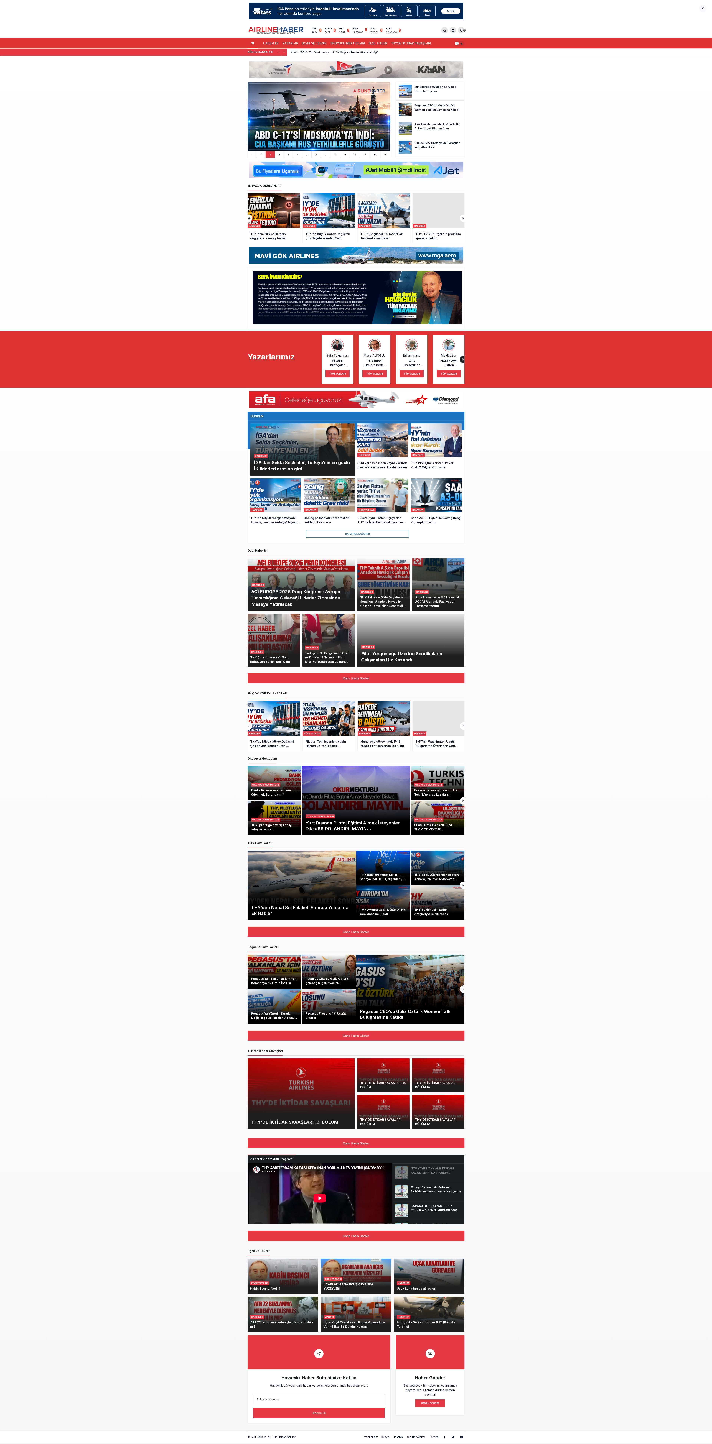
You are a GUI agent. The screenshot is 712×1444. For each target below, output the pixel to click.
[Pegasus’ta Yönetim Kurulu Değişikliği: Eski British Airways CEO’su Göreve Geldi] (274, 1006)
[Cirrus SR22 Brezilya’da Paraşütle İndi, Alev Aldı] (430, 147)
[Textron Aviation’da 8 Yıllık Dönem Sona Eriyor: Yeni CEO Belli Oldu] (319, 116)
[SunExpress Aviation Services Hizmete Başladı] (430, 91)
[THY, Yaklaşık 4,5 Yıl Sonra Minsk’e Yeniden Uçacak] (329, 218)
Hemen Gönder (430, 1403)
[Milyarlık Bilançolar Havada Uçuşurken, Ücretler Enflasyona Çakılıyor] (329, 726)
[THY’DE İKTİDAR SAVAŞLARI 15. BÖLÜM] (383, 1075)
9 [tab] (325, 154)
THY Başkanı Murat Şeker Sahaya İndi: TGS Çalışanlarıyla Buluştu (382, 879)
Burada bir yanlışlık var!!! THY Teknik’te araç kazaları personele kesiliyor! (436, 794)
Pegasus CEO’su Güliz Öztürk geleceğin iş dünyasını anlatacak (327, 983)
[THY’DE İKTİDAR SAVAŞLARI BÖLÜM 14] (438, 1075)
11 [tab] (345, 154)
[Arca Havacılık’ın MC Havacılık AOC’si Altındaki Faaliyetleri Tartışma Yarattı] (438, 584)
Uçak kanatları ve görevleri (416, 1289)
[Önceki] (278, 52)
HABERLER (271, 43)
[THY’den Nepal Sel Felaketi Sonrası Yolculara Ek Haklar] (302, 885)
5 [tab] (288, 154)
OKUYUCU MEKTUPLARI (347, 43)
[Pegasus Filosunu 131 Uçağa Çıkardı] (329, 1006)
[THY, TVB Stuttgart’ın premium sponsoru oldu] (274, 218)
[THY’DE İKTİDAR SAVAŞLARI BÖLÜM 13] (383, 1112)
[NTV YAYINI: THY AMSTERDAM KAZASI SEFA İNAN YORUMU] (428, 1173)
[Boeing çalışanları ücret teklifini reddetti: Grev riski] (329, 501)
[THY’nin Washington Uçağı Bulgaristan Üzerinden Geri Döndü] (274, 726)
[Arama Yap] (444, 30)
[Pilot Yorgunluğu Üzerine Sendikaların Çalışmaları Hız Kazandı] (411, 640)
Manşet (329, 1317)
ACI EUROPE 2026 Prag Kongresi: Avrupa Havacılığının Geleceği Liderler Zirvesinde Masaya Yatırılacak (295, 598)
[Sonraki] (284, 52)
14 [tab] (375, 154)
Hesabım (398, 1436)
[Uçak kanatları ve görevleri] (429, 1276)
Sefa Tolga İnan (337, 355)
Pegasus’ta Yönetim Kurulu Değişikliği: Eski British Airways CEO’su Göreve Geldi (273, 1018)
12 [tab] (355, 154)
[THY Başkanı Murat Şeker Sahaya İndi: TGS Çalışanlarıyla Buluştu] (383, 868)
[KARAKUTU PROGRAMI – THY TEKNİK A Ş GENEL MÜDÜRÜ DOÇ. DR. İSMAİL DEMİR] (428, 1210)
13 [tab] (365, 154)
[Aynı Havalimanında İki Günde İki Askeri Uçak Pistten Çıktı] (430, 128)
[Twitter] (453, 1437)
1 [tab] (251, 154)
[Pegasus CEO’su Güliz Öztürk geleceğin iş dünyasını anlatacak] (329, 972)
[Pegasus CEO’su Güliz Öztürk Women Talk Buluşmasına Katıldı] (430, 110)
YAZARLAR (290, 43)
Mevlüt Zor (448, 355)
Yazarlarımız (370, 1436)
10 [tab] (335, 154)
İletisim (434, 1436)
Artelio (301, 1436)
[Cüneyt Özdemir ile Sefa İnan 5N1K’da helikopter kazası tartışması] (428, 1191)
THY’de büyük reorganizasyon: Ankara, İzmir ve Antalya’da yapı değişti (436, 879)
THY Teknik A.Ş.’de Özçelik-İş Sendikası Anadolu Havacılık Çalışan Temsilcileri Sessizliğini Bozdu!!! (383, 604)
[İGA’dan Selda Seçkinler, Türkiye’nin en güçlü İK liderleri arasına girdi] (302, 449)
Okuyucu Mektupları (320, 816)
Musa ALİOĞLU (374, 355)
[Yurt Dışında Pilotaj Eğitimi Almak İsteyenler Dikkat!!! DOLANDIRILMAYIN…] (356, 800)
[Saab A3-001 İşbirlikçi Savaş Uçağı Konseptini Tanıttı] (436, 501)
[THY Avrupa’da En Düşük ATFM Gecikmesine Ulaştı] (383, 902)
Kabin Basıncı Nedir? (265, 1289)
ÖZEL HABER (378, 43)
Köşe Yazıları (259, 1283)
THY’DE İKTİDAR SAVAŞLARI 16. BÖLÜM (294, 1122)
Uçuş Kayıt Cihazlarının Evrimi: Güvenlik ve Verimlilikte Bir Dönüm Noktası (354, 1325)
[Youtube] (461, 1437)
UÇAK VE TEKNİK (314, 43)
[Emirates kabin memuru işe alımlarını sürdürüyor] (439, 218)
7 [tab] (307, 154)
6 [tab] (298, 154)
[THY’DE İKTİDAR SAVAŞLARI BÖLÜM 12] (438, 1112)
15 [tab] (385, 154)
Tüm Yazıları (337, 373)
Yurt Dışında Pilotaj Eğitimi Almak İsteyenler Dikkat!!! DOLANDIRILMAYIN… (353, 825)
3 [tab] (270, 154)
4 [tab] (279, 154)
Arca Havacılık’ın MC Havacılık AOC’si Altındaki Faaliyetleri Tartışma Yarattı (437, 602)
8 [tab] (316, 154)
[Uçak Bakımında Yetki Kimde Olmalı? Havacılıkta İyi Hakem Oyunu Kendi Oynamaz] (439, 726)
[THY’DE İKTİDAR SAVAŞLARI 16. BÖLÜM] (301, 1093)
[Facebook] (444, 1437)
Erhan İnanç (411, 355)
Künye (385, 1436)
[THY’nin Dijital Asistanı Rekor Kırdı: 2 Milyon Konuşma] (436, 449)
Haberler (261, 456)
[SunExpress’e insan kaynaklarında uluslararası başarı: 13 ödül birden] (382, 449)
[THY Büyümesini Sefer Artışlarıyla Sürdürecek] (437, 902)
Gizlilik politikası (416, 1436)
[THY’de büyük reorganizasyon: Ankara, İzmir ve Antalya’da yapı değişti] (275, 501)
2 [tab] (261, 154)
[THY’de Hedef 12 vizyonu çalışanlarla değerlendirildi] (384, 218)
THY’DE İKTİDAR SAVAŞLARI (411, 43)
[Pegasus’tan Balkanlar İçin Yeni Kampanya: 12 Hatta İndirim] (274, 972)
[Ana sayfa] (253, 43)
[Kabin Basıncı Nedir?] (283, 1276)
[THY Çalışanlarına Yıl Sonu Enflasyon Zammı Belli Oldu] (274, 640)
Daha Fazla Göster (357, 534)
